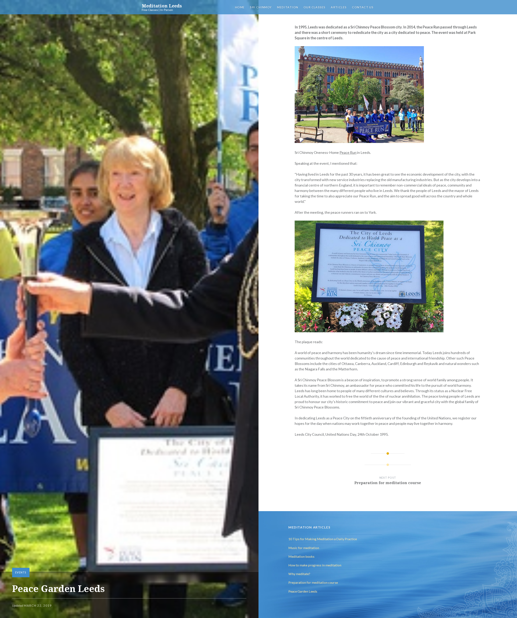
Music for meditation (303, 548)
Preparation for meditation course (313, 582)
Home (240, 7)
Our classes (314, 7)
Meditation (287, 7)
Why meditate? (299, 574)
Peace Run (347, 152)
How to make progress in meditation (314, 565)
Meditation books (301, 556)
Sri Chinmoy (261, 7)
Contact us (362, 7)
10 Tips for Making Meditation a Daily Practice (322, 539)
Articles (339, 7)
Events (20, 572)
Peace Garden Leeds (302, 591)
